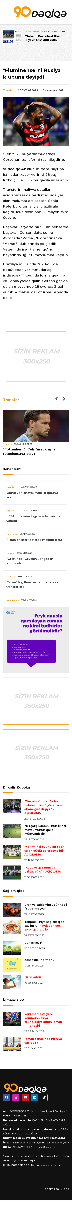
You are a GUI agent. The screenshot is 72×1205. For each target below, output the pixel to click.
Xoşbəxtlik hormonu (39, 960)
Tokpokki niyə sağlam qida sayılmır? (44, 925)
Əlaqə (65, 1188)
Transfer (8, 90)
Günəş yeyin (33, 942)
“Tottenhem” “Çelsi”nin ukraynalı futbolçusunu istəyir (30, 451)
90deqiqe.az (20, 1164)
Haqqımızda (51, 1188)
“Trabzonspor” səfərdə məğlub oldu (34, 540)
